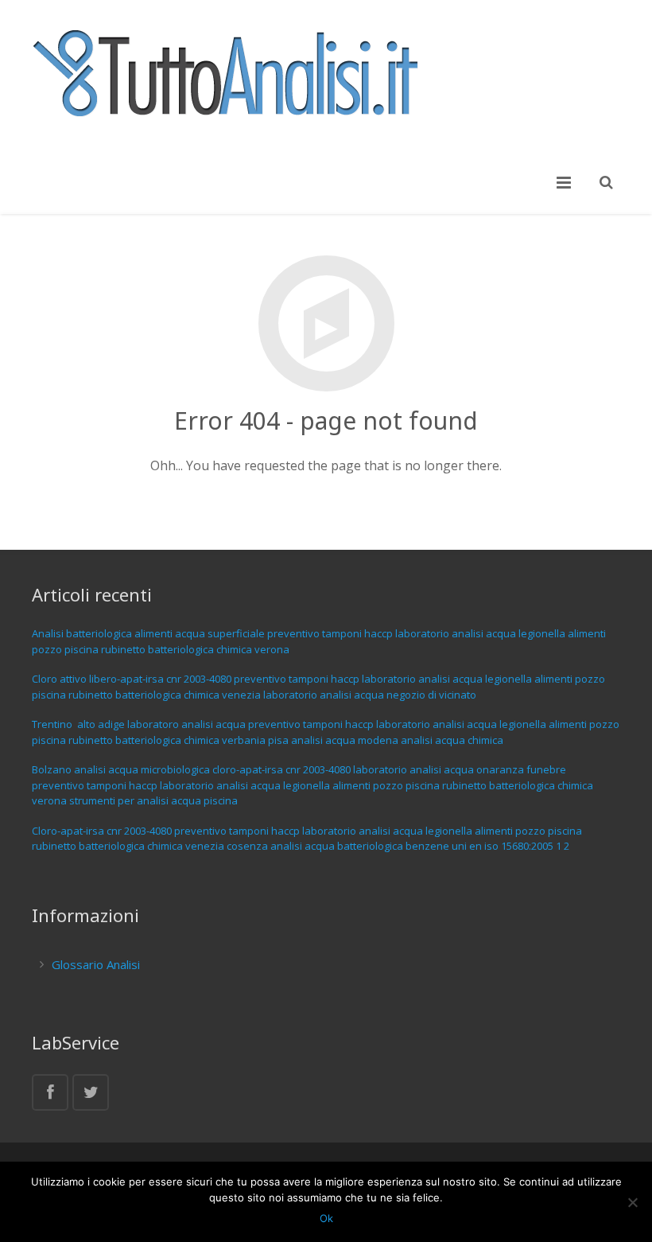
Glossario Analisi (96, 964)
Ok (326, 1218)
